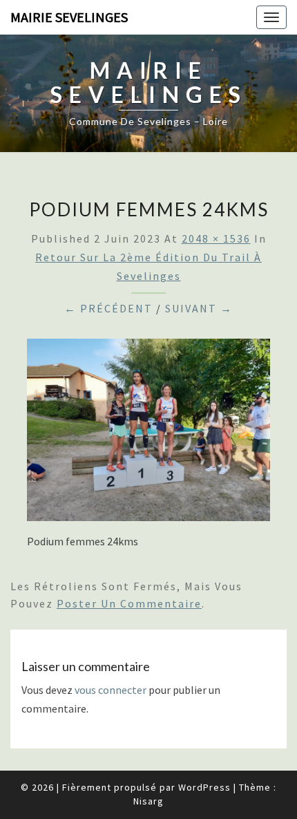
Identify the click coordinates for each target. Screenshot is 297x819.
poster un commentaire (129, 603)
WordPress (204, 787)
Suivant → (199, 308)
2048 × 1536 (216, 238)
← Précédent (108, 308)
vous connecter (110, 690)
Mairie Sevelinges (69, 17)
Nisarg (148, 801)
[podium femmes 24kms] (148, 434)
